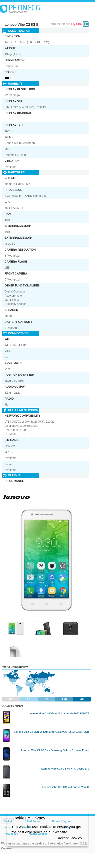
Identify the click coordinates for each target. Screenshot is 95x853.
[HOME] (20, 9)
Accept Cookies (70, 838)
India (7, 827)
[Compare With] (86, 24)
